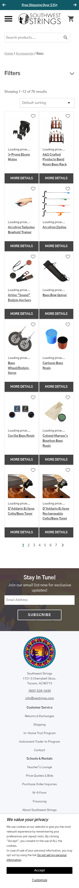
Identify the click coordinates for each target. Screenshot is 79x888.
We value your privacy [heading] (27, 820)
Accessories (25, 53)
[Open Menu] (8, 19)
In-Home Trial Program (39, 733)
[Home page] (39, 18)
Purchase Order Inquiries (39, 784)
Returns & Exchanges (39, 716)
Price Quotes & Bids (39, 775)
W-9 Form (39, 792)
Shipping (39, 724)
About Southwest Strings (39, 810)
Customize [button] (39, 880)
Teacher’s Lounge (39, 767)
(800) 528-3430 (39, 690)
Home (8, 53)
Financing (40, 801)
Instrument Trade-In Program (39, 741)
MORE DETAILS (21, 178)
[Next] (74, 5)
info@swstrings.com (39, 698)
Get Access (60, 5)
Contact (39, 750)
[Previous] (4, 5)
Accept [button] (39, 870)
